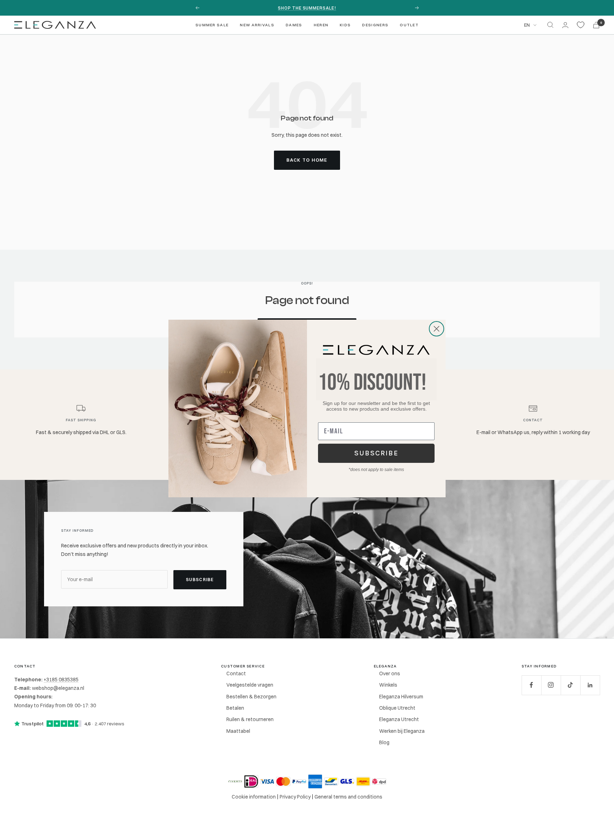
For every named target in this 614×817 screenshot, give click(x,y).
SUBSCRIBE (376, 453)
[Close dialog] (436, 329)
